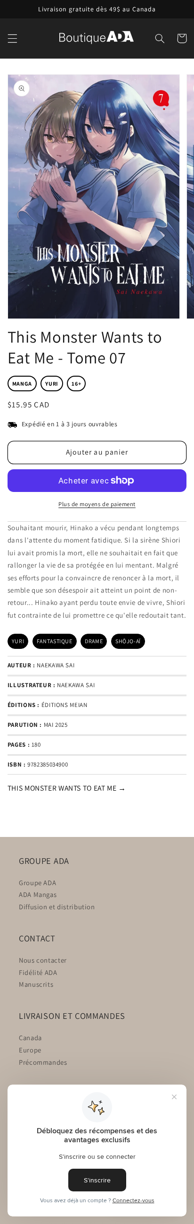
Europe (30, 1049)
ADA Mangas (38, 894)
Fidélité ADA (38, 972)
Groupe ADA (37, 882)
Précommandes (43, 1062)
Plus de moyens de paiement (97, 504)
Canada (30, 1037)
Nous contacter (43, 960)
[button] (12, 38)
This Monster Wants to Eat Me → (67, 788)
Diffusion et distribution (57, 906)
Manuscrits (36, 984)
